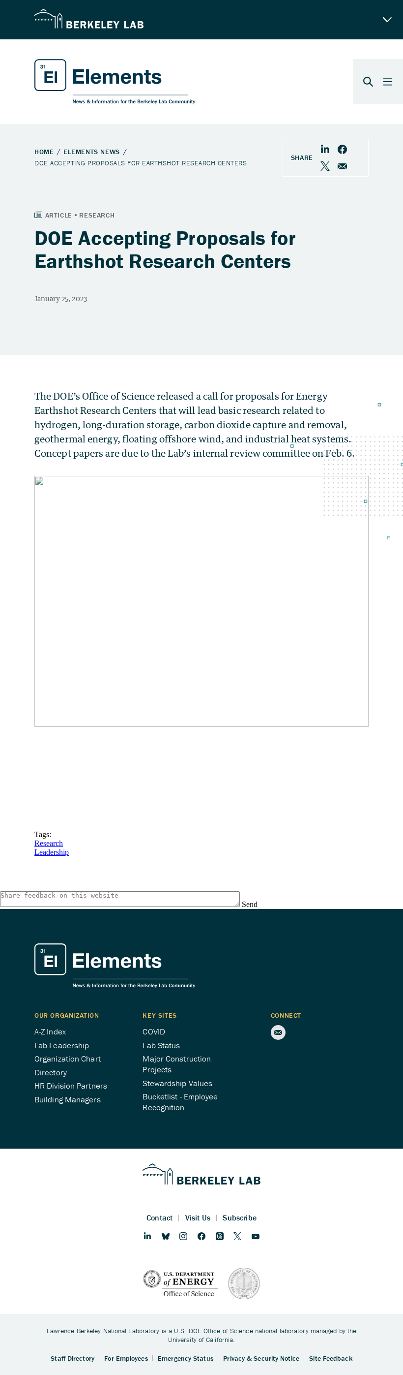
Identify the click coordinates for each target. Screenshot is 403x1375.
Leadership (51, 852)
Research (48, 843)
